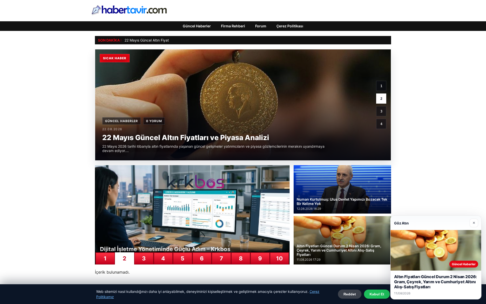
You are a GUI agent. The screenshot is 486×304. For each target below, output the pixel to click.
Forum (260, 26)
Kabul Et (377, 294)
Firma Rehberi (233, 26)
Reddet (349, 294)
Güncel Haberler (197, 26)
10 (279, 258)
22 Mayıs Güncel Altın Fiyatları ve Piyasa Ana (161, 40)
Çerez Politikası (289, 26)
